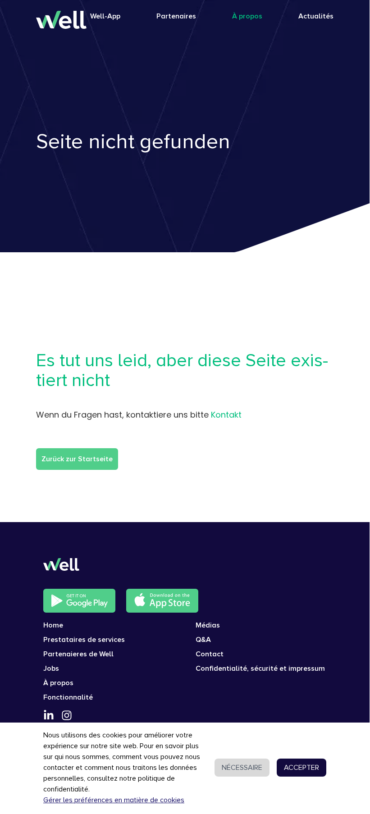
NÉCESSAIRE (242, 767)
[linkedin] (48, 715)
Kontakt (226, 414)
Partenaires (176, 16)
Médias (208, 625)
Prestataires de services (84, 639)
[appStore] (162, 600)
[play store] (79, 600)
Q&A (203, 639)
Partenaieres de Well (78, 654)
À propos (247, 16)
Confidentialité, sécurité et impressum (260, 668)
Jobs (51, 668)
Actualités (315, 16)
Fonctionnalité (68, 697)
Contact (210, 654)
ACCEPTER (301, 767)
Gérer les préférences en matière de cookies (113, 800)
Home (53, 625)
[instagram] (66, 715)
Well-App (105, 16)
